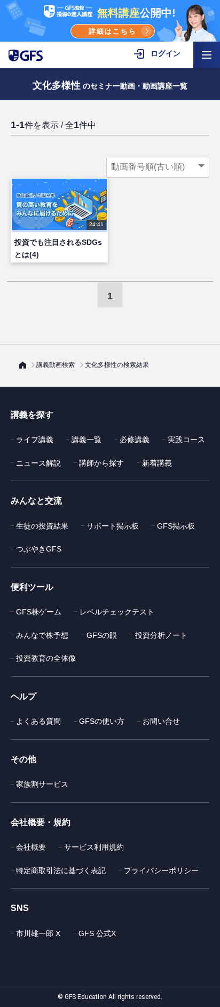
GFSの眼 (102, 635)
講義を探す (32, 414)
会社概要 (31, 847)
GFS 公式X (97, 933)
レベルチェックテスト (117, 612)
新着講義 (157, 463)
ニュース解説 (38, 463)
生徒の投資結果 (42, 526)
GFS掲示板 (176, 526)
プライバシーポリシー (161, 870)
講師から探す (101, 463)
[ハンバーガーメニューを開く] (206, 55)
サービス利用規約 (94, 847)
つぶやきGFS (38, 549)
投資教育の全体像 (46, 658)
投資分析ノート (161, 635)
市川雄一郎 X (38, 933)
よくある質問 (38, 721)
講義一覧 (86, 439)
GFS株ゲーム (38, 612)
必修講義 (135, 439)
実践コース (186, 439)
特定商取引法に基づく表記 (61, 870)
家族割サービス (42, 784)
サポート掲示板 (113, 526)
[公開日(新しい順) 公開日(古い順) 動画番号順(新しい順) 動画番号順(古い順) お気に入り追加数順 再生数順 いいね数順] (157, 167)
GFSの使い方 (101, 721)
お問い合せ (161, 721)
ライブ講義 (34, 439)
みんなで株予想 (42, 635)
